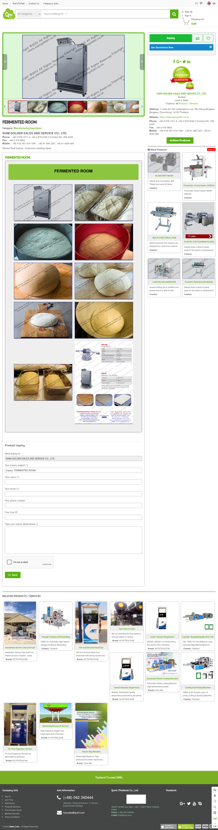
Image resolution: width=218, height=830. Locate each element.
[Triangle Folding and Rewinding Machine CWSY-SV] (56, 617)
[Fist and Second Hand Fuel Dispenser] (91, 622)
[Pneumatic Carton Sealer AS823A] (198, 167)
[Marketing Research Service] (56, 712)
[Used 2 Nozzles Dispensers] (127, 668)
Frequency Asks (51, 3)
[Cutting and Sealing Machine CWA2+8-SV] (198, 668)
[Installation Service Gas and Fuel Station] (20, 622)
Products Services (12, 806)
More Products (181, 140)
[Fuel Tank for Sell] (127, 613)
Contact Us (34, 3)
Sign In (8, 796)
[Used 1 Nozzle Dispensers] (162, 617)
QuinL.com (14, 826)
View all (211, 149)
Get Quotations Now (162, 47)
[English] (206, 3)
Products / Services (188, 103)
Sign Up (188, 11)
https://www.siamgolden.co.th (174, 117)
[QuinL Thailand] (9, 13)
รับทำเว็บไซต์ (18, 3)
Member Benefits (12, 813)
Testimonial (10, 803)
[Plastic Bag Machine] (91, 725)
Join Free (9, 799)
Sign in (188, 15)
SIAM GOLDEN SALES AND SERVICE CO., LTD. (182, 93)
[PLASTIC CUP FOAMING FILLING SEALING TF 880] (198, 220)
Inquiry (171, 38)
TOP (215, 826)
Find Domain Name (13, 810)
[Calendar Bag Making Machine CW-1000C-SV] (198, 617)
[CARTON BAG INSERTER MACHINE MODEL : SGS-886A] (164, 269)
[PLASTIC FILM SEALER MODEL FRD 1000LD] (198, 269)
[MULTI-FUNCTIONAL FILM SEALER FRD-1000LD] (164, 218)
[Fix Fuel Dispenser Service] (20, 723)
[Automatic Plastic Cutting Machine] (162, 663)
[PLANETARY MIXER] (164, 162)
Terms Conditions (12, 816)
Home (5, 3)
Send (14, 575)
